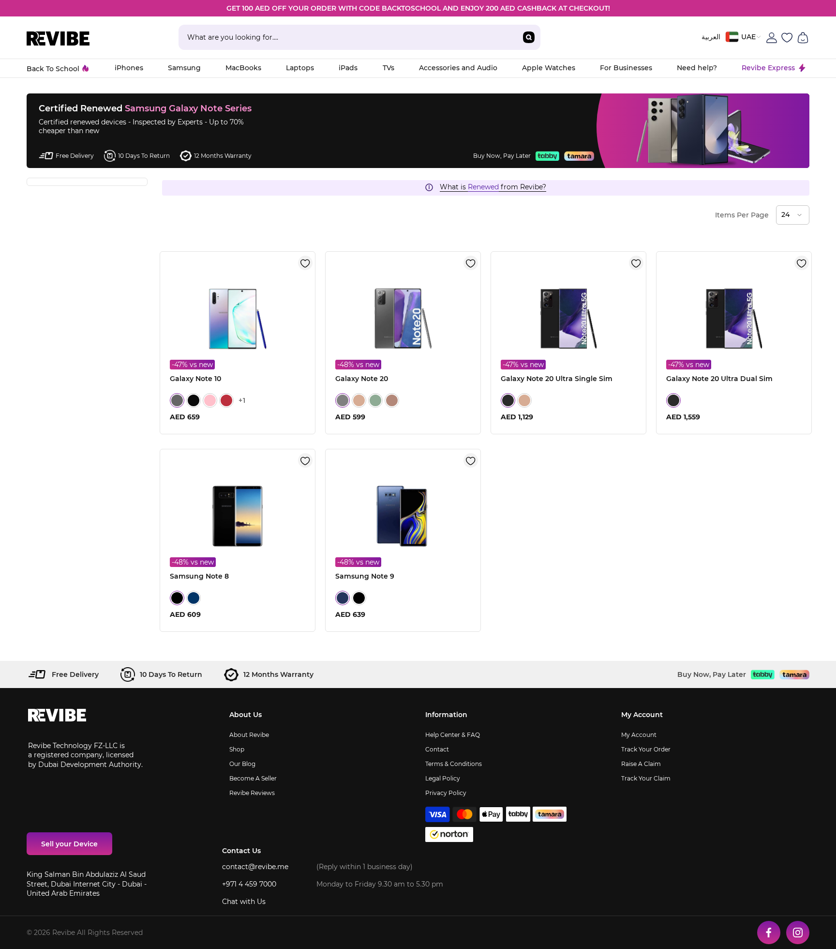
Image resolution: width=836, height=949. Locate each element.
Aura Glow (177, 400)
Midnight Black (177, 598)
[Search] (359, 37)
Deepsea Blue (193, 598)
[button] (792, 215)
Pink (210, 400)
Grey (342, 400)
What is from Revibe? (493, 187)
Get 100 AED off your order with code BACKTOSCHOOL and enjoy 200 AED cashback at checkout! (418, 8)
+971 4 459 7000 (249, 884)
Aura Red (226, 400)
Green (375, 400)
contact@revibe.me (255, 866)
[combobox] (348, 37)
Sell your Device (69, 844)
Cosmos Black (193, 400)
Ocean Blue (342, 598)
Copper (392, 400)
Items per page (742, 215)
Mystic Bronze (359, 400)
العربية (711, 37)
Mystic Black (508, 400)
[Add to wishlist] (305, 263)
